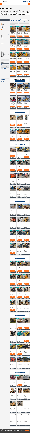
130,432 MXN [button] (12, 385)
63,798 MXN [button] (18, 341)
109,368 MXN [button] (19, 183)
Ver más (28, 12)
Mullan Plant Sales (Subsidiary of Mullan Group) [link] (22, 254)
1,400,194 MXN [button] (12, 107)
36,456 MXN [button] (25, 411)
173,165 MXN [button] (12, 196)
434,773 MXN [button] (12, 341)
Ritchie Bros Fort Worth (13, 50)
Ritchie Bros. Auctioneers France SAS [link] (14, 272)
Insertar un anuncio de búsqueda (19, 112)
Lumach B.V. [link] (13, 386)
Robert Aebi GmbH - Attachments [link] (20, 197)
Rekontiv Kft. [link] (19, 412)
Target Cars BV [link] (26, 254)
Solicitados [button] (18, 75)
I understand (27, 430)
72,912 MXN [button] (25, 183)
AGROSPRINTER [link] (13, 342)
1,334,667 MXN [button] (19, 157)
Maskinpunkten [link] (19, 158)
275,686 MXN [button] (25, 354)
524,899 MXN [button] (19, 411)
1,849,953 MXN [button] (26, 126)
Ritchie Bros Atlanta (20, 50)
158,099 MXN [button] (19, 214)
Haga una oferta (12, 36)
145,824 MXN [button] (12, 227)
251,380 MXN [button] (25, 227)
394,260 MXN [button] (25, 196)
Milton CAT (26, 127)
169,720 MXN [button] (19, 126)
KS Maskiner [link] (26, 386)
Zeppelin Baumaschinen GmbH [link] (13, 399)
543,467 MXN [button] (12, 367)
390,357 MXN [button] (12, 126)
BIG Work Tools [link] (26, 399)
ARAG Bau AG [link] (13, 215)
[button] (5, 20)
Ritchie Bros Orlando (26, 63)
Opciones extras (3, 79)
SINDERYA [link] (13, 184)
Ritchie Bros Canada (20, 140)
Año (1, 64)
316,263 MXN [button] (12, 214)
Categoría (2, 26)
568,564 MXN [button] (25, 107)
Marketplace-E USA (13, 127)
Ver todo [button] (2, 41)
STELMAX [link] (20, 184)
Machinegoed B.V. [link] (20, 215)
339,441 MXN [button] (25, 75)
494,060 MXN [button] (19, 310)
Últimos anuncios (3, 68)
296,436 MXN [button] (25, 310)
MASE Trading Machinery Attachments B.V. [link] (21, 368)
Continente (2, 43)
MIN (1, 59)
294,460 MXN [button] (19, 398)
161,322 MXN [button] (19, 253)
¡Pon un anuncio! (26, 1)
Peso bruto (2, 81)
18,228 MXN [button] (12, 424)
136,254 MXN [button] (19, 227)
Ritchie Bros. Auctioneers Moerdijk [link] (14, 241)
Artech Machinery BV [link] (26, 197)
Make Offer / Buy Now (18, 74)
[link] (13, 29)
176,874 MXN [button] (25, 253)
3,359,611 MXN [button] (12, 183)
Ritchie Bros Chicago (13, 63)
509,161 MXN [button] (12, 157)
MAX (5, 59)
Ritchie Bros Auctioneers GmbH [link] (13, 171)
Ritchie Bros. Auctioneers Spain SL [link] (13, 298)
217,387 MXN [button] (12, 328)
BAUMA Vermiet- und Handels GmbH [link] (21, 311)
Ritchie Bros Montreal (13, 140)
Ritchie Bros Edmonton (26, 140)
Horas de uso (3, 77)
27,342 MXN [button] (18, 424)
